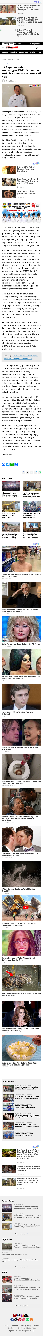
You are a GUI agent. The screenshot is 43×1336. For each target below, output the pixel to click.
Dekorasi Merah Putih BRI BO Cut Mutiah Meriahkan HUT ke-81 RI (27, 1288)
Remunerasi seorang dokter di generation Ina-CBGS (20, 1261)
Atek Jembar (9, 80)
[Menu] (3, 47)
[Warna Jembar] (11, 47)
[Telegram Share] (35, 472)
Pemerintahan (6, 64)
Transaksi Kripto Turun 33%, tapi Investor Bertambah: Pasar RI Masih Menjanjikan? (26, 1298)
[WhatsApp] (27, 1320)
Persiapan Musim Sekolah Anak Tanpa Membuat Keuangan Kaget (27, 1246)
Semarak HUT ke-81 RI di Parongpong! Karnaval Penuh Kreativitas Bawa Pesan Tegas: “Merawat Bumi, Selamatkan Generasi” (32, 515)
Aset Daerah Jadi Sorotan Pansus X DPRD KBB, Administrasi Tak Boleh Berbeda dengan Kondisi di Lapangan (11, 515)
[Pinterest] (20, 1320)
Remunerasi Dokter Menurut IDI (14, 1254)
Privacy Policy (26, 1326)
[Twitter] (16, 1320)
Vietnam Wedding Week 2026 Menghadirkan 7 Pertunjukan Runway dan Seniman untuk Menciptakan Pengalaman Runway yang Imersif (27, 1116)
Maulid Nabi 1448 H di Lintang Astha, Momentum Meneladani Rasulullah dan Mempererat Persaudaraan (27, 1097)
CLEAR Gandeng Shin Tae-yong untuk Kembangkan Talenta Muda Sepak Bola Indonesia (25, 1107)
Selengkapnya (21, 1234)
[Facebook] (12, 1320)
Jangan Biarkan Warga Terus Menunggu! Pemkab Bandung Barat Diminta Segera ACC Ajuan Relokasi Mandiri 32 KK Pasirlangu (10, 536)
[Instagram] (23, 1320)
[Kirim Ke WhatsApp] (39, 472)
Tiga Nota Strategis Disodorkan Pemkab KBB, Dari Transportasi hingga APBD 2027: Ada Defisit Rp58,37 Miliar (32, 536)
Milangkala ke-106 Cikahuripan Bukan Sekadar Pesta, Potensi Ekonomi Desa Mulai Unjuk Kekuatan (11, 495)
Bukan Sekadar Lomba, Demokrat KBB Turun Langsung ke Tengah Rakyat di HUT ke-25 (27, 1134)
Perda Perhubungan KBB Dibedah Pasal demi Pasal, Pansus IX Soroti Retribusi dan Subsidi (31, 495)
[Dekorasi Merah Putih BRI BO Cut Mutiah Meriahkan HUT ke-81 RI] (7, 1289)
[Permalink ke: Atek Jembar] (3, 81)
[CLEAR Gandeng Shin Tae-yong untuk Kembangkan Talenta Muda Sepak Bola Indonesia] (8, 1107)
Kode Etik (14, 1326)
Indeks (5, 1326)
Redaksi (37, 1326)
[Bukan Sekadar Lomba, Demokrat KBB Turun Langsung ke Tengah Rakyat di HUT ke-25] (8, 1135)
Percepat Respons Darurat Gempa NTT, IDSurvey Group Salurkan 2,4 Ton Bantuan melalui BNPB (26, 1125)
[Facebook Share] (23, 472)
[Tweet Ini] (27, 472)
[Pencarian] (40, 47)
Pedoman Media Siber (27, 1328)
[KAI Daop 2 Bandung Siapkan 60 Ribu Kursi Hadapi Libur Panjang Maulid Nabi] (8, 1088)
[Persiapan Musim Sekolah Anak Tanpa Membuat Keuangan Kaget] (7, 1246)
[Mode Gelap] (37, 47)
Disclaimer (12, 1328)
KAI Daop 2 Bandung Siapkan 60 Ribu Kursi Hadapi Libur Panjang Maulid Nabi (26, 1088)
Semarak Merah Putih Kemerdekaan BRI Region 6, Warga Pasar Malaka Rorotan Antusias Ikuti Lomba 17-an (27, 1279)
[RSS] (31, 1320)
